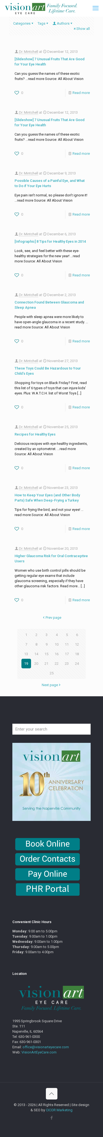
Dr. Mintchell (28, 52)
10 (57, 644)
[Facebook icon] (51, 1117)
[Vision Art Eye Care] (40, 8)
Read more (81, 93)
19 (26, 663)
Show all (83, 29)
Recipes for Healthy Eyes (35, 434)
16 (57, 654)
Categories (21, 23)
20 (36, 663)
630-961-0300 (29, 1037)
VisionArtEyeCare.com (39, 1052)
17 (67, 654)
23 (67, 663)
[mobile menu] (95, 8)
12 (77, 644)
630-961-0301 (30, 1042)
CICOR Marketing (59, 1110)
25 (52, 673)
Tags (41, 23)
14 (36, 654)
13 (26, 654)
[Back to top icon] (51, 1093)
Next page (50, 685)
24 (77, 663)
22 (57, 663)
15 (46, 654)
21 (46, 663)
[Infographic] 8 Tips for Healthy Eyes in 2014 (50, 241)
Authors (63, 23)
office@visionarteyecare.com (46, 1047)
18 (77, 654)
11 (67, 644)
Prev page (53, 617)
